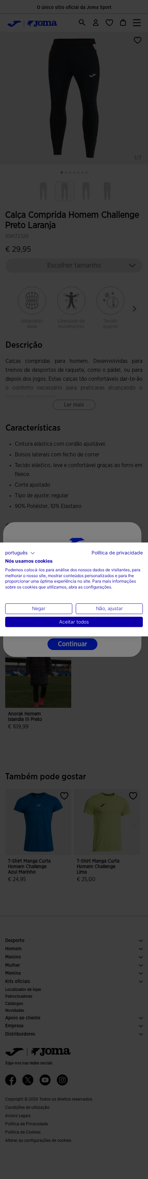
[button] (20, 553)
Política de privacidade (117, 552)
